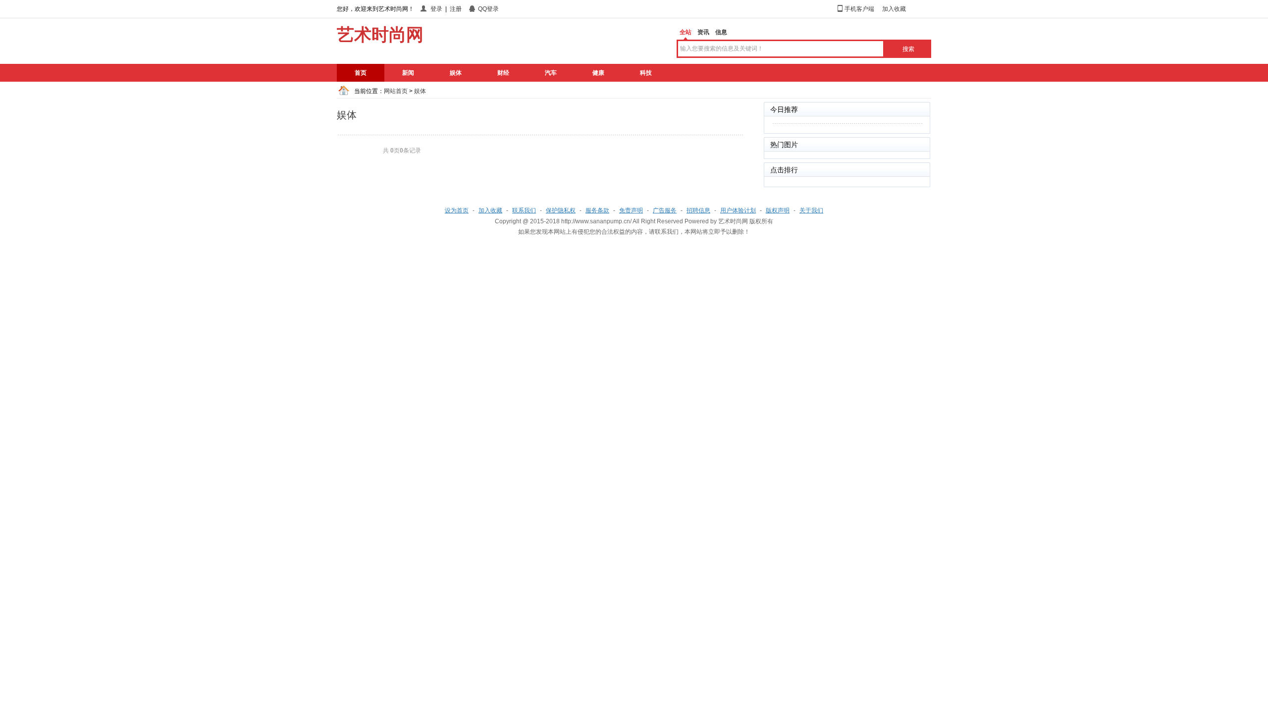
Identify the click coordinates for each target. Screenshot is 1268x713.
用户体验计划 (738, 210)
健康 (598, 72)
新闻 (408, 72)
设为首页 (457, 210)
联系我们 (524, 210)
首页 (361, 72)
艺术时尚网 (733, 221)
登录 (436, 8)
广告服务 (665, 210)
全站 (685, 32)
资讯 (703, 32)
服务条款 (597, 210)
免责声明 (631, 210)
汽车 (551, 72)
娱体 (456, 72)
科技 (646, 72)
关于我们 (811, 210)
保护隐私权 (561, 210)
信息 (721, 32)
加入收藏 (894, 8)
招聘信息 (698, 210)
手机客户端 (859, 8)
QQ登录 (488, 8)
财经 (503, 72)
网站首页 (396, 91)
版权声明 (778, 210)
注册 (456, 8)
